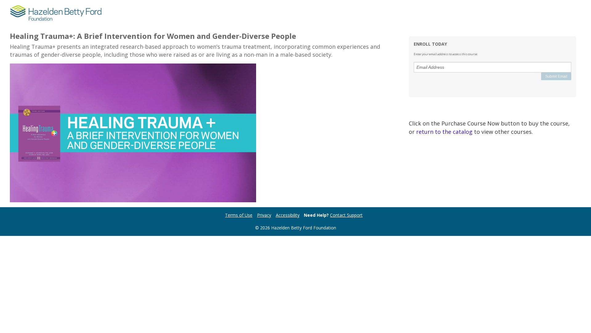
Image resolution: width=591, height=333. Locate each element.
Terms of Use (238, 215)
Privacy (264, 215)
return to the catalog (444, 131)
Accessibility (288, 215)
